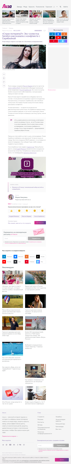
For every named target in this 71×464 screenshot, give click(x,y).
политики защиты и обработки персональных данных (28, 462)
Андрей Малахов (21, 149)
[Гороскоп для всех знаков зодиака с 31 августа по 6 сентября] (35, 301)
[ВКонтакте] (58, 34)
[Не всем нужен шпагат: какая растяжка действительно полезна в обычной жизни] (8, 14)
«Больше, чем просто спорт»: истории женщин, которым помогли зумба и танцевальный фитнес (34, 21)
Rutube (42, 256)
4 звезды (39, 30)
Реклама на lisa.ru (52, 89)
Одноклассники (32, 256)
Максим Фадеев (27, 86)
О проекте (41, 417)
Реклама (40, 419)
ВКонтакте (20, 256)
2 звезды (37, 30)
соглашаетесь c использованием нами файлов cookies (35, 460)
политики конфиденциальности (11, 243)
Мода (25, 7)
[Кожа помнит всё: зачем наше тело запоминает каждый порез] (63, 14)
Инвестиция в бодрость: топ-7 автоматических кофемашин (35, 403)
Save (4, 67)
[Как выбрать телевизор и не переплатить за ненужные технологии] (35, 371)
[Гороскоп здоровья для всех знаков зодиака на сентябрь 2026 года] (12, 323)
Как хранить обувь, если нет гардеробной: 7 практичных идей (11, 368)
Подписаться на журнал (9, 436)
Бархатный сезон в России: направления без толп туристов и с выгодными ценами (48, 21)
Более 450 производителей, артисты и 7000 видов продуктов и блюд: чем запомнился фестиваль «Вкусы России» (35, 335)
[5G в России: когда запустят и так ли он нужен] (12, 393)
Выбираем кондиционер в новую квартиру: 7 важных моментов (34, 346)
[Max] (62, 41)
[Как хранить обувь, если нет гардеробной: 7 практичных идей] (12, 364)
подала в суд (30, 147)
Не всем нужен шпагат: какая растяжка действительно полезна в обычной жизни (8, 21)
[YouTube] (58, 37)
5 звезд (41, 30)
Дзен (19, 261)
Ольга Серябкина (39, 216)
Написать (41, 222)
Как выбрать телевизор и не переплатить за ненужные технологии (34, 381)
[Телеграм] (52, 34)
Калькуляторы (60, 424)
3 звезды (38, 30)
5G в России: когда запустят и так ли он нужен (12, 403)
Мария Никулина (7, 30)
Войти (66, 7)
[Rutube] (52, 37)
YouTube (9, 261)
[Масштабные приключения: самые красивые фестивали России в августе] (12, 301)
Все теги (58, 429)
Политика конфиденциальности (45, 432)
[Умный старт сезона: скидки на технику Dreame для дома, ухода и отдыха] (22, 14)
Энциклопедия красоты (60, 420)
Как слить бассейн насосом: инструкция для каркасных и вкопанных (11, 359)
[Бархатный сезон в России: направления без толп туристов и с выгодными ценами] (49, 14)
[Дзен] (64, 37)
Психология (40, 7)
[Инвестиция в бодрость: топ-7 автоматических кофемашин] (35, 393)
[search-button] (60, 6)
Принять (62, 459)
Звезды (19, 7)
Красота (31, 7)
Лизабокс (59, 417)
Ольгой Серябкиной (25, 90)
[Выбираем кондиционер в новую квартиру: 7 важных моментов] (35, 342)
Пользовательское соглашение (44, 428)
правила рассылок (22, 243)
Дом (55, 7)
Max (42, 261)
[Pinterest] (53, 41)
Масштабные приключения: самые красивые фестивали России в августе (11, 311)
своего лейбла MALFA (14, 88)
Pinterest (32, 261)
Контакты (41, 422)
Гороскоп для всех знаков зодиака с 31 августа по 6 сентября (33, 311)
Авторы (40, 425)
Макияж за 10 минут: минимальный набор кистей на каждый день (28, 188)
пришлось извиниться (29, 153)
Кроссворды (60, 426)
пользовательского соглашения (35, 241)
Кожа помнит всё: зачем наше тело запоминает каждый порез (63, 20)
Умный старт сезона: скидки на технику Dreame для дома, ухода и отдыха (22, 21)
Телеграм (9, 256)
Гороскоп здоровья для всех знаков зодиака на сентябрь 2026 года (11, 333)
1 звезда (35, 30)
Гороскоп (49, 7)
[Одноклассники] (64, 34)
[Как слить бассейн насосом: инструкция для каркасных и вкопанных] (12, 349)
